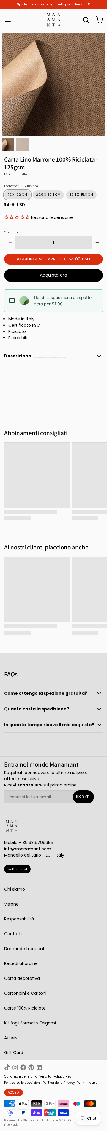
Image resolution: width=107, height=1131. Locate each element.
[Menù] (9, 20)
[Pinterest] (31, 1067)
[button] (17, 217)
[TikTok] (7, 1067)
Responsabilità (19, 919)
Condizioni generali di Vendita (27, 1077)
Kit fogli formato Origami (30, 1023)
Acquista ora (53, 275)
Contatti (13, 934)
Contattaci (17, 869)
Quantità (11, 232)
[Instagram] (15, 1067)
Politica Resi (63, 1077)
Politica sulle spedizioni (22, 1083)
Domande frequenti (24, 949)
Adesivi (11, 1038)
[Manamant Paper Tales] (53, 20)
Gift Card (13, 1053)
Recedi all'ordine (21, 963)
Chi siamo (14, 889)
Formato (21, 186)
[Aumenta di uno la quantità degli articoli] (97, 242)
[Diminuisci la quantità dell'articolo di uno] (9, 242)
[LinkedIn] (39, 1067)
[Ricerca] (83, 19)
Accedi (14, 1092)
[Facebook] (23, 1067)
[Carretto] (97, 20)
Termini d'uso (87, 1083)
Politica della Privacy (59, 1083)
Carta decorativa (22, 978)
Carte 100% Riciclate (25, 1008)
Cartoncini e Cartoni (25, 993)
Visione (11, 904)
